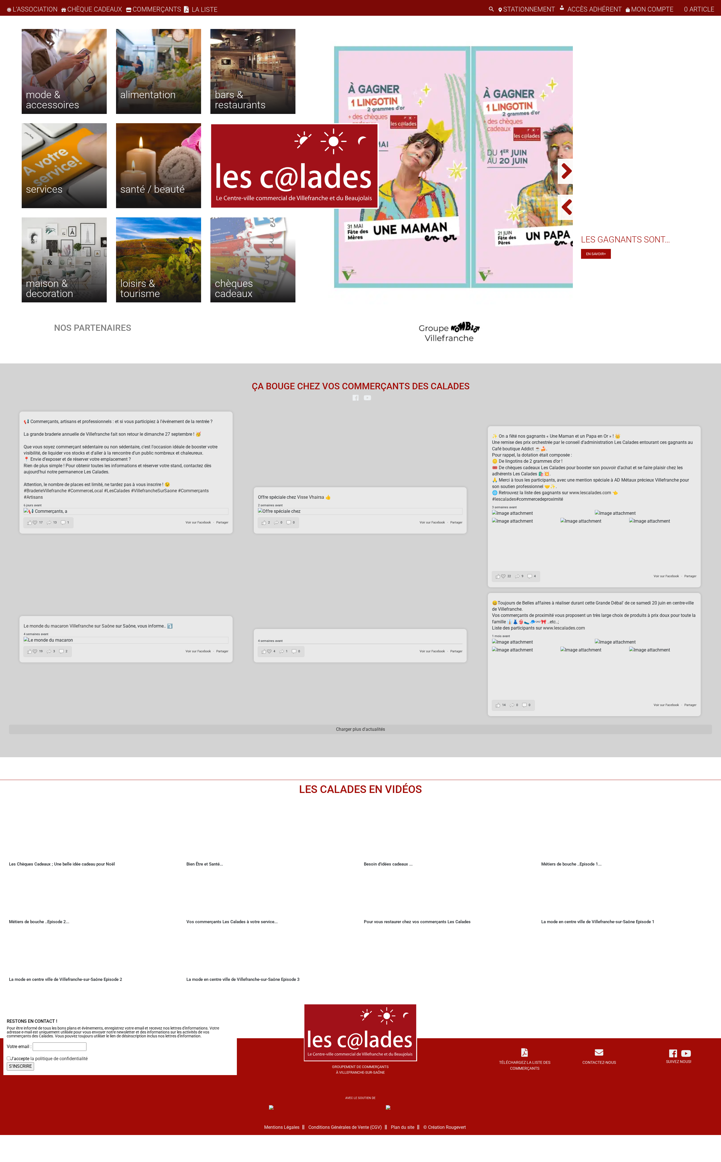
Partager (222, 522)
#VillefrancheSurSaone (154, 490)
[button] (491, 9)
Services (44, 189)
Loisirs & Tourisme (140, 288)
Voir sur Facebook (199, 522)
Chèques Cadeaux (234, 288)
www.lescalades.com (590, 492)
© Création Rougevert (444, 1127)
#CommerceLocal (85, 490)
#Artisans (33, 497)
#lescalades (504, 499)
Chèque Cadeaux (94, 9)
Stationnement (529, 9)
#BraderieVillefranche (45, 490)
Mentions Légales (281, 1127)
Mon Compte (652, 9)
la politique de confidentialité (59, 1058)
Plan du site (402, 1127)
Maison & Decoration (49, 288)
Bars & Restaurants (240, 99)
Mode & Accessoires (52, 99)
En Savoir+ (596, 254)
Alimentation (148, 94)
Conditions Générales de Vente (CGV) (345, 1127)
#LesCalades (117, 490)
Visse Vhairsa (311, 497)
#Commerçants (193, 490)
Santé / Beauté (152, 189)
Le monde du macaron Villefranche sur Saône (69, 626)
